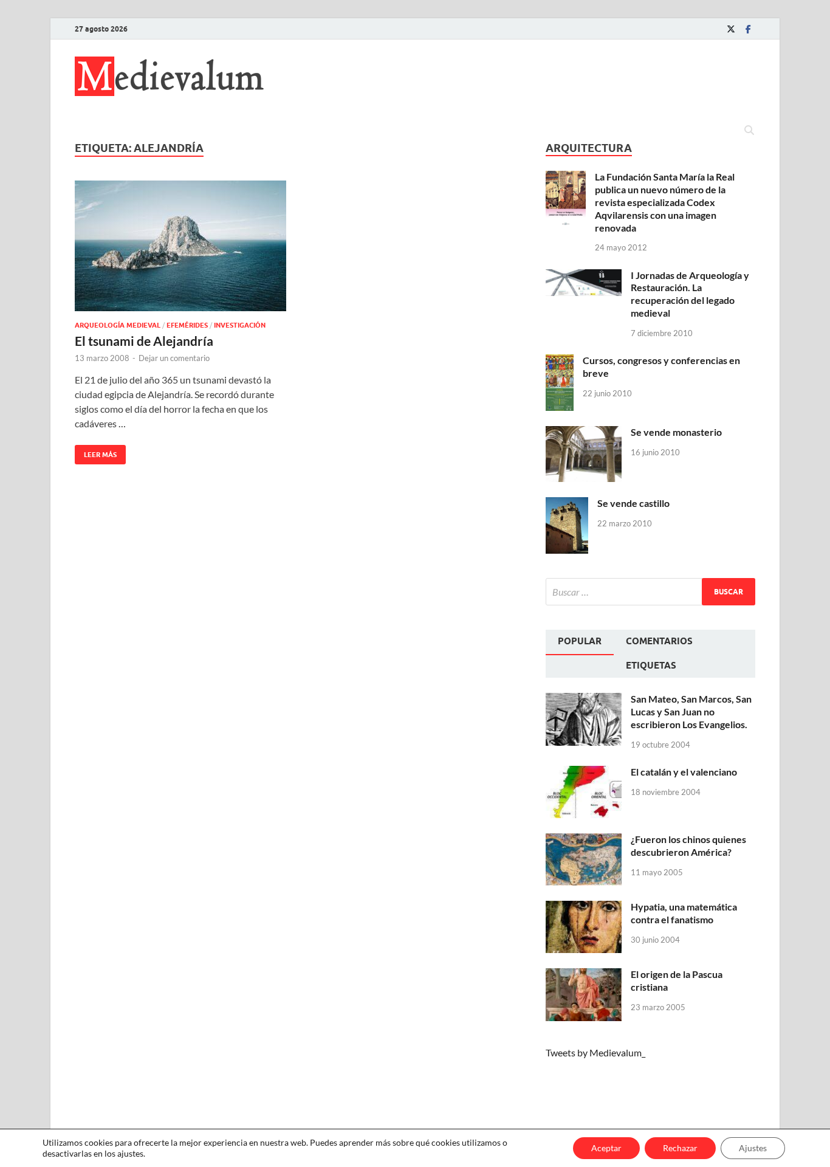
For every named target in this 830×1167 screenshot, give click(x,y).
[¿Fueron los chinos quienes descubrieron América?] (584, 840)
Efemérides (187, 325)
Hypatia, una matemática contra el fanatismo (684, 913)
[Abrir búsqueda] (749, 131)
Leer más (96, 452)
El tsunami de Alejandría (144, 340)
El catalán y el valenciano (684, 771)
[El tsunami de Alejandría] (180, 246)
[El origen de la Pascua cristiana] (584, 975)
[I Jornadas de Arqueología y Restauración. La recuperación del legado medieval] (584, 276)
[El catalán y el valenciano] (584, 773)
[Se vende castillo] (567, 504)
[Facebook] (748, 29)
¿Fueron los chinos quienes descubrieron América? (688, 845)
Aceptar (606, 1148)
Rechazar (680, 1148)
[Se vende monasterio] (584, 433)
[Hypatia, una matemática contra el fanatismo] (584, 908)
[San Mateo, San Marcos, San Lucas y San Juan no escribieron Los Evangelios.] (584, 700)
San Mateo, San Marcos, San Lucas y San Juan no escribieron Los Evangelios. (691, 711)
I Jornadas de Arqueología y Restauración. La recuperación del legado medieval (690, 293)
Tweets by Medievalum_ (595, 1052)
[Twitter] (731, 29)
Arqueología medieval (117, 325)
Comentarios (659, 641)
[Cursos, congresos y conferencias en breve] (560, 361)
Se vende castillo (633, 503)
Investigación (240, 325)
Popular (580, 641)
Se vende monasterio (676, 432)
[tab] (580, 642)
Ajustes (753, 1148)
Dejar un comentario (174, 358)
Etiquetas (651, 665)
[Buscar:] (650, 591)
